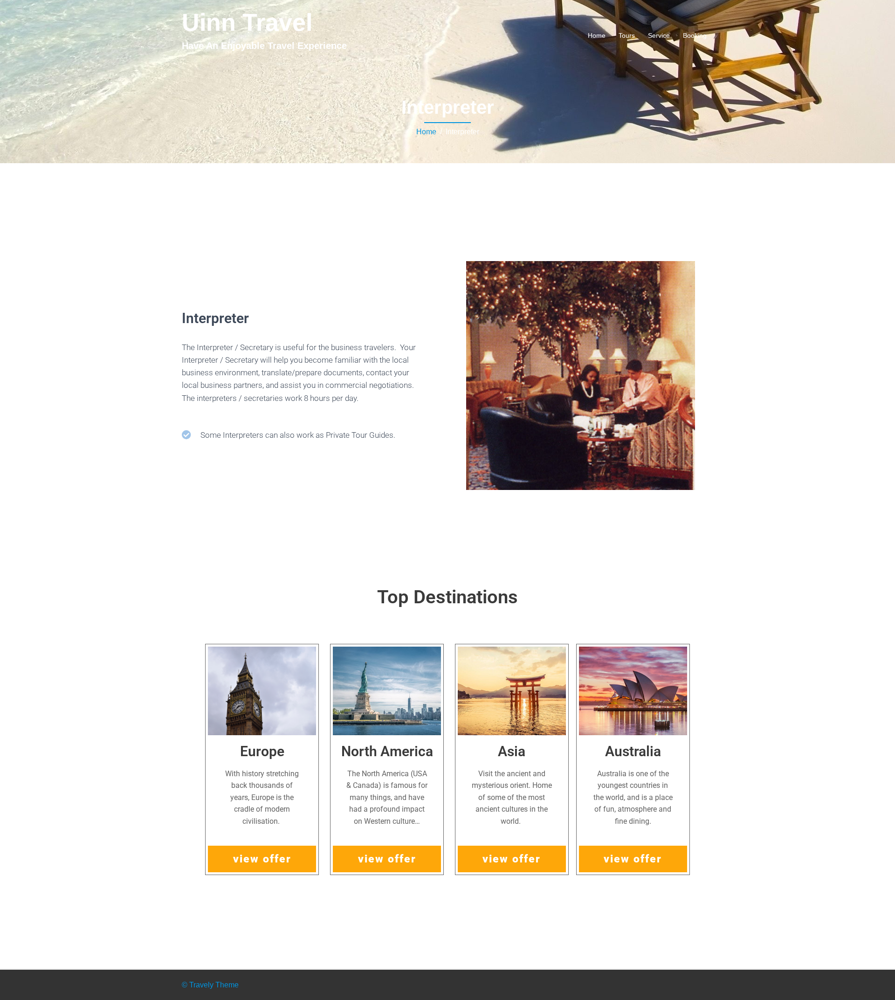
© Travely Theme (210, 985)
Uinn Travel (247, 22)
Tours (627, 35)
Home (597, 35)
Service (659, 35)
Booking (695, 35)
